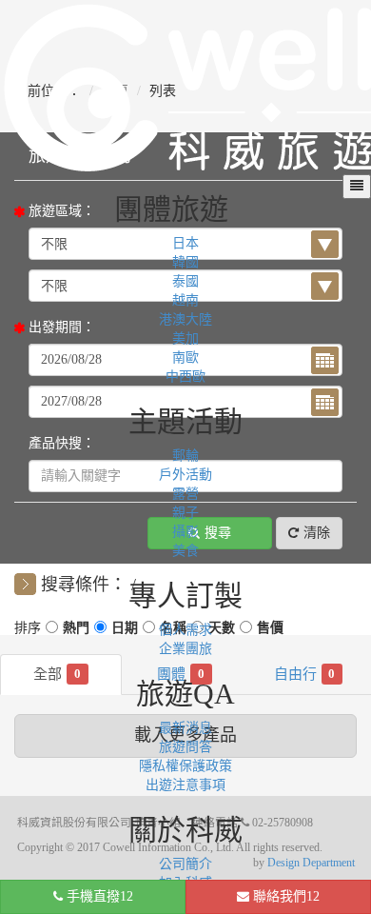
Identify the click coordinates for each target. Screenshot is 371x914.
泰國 (185, 281)
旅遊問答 (185, 747)
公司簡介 (185, 864)
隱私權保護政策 (185, 766)
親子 (185, 513)
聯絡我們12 (284, 896)
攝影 (185, 532)
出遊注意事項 (185, 785)
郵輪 (185, 455)
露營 (185, 494)
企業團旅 (185, 649)
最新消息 (185, 728)
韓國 (185, 262)
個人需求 (185, 630)
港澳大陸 (185, 319)
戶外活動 (185, 474)
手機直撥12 (98, 896)
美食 (185, 551)
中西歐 (185, 376)
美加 (185, 338)
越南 (185, 300)
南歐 (185, 357)
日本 (185, 243)
